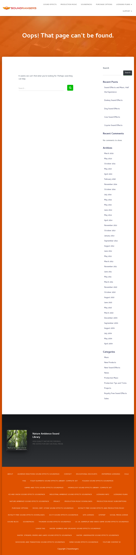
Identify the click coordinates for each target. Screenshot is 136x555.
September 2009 (111, 323)
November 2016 (110, 184)
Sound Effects (50, 4)
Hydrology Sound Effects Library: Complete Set (90, 487)
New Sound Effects (112, 367)
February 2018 (110, 179)
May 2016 (108, 200)
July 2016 (107, 194)
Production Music (69, 4)
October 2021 (109, 163)
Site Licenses (88, 515)
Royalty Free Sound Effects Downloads (26, 515)
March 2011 (108, 282)
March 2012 (108, 261)
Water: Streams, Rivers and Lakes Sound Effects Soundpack (44, 535)
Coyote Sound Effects (113, 125)
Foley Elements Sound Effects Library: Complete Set (54, 481)
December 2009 (110, 318)
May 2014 (108, 215)
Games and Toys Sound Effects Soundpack (43, 487)
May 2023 (108, 158)
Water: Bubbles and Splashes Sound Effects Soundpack (75, 528)
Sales (106, 398)
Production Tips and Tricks (115, 383)
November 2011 (110, 266)
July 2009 (108, 333)
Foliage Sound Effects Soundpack (97, 481)
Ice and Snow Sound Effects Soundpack (26, 494)
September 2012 (111, 241)
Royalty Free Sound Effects (115, 393)
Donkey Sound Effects (113, 100)
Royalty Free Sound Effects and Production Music (101, 508)
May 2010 (108, 307)
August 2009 (109, 328)
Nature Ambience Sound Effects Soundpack (29, 501)
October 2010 (110, 292)
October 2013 (109, 230)
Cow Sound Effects (112, 117)
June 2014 (108, 210)
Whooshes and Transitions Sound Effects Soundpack (40, 542)
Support (127, 11)
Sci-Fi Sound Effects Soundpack (63, 515)
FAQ (24, 481)
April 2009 (108, 343)
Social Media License (119, 515)
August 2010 (109, 297)
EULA (127, 474)
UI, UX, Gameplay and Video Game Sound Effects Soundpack (102, 521)
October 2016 (109, 189)
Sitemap (102, 515)
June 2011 (108, 272)
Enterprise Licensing (111, 474)
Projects (107, 388)
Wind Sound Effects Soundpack (83, 542)
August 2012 (109, 246)
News (106, 373)
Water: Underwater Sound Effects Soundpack (97, 535)
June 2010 (108, 302)
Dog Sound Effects (112, 108)
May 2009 (108, 338)
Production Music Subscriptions (111, 501)
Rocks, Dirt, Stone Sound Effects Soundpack (53, 508)
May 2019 (108, 169)
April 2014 (108, 220)
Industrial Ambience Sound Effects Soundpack (71, 494)
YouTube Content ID (112, 542)
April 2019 (108, 174)
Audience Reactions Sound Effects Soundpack (39, 474)
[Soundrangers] (19, 8)
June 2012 (108, 251)
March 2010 (108, 313)
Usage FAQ (40, 528)
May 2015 (108, 205)
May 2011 (107, 277)
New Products (110, 362)
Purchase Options (104, 4)
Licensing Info (102, 494)
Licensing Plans (123, 4)
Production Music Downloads (78, 501)
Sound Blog (12, 521)
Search (106, 68)
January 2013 (109, 236)
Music (106, 357)
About (10, 474)
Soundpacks (86, 4)
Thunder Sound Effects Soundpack (55, 521)
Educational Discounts (86, 474)
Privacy (57, 501)
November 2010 (110, 287)
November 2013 (110, 225)
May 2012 (108, 256)
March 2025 (109, 153)
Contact (68, 474)
